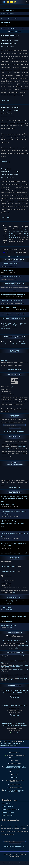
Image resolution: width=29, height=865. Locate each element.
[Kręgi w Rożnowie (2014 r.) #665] (23, 343)
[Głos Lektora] (14, 760)
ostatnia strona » (21, 252)
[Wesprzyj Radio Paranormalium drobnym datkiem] (14, 475)
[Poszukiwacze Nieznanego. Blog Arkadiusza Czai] (14, 781)
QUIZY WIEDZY (14, 558)
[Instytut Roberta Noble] (14, 763)
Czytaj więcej (5, 100)
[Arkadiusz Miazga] (14, 752)
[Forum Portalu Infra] (14, 758)
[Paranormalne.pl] (14, 772)
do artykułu (14, 661)
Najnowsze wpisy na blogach (14, 284)
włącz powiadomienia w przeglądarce (18, 235)
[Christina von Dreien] (14, 31)
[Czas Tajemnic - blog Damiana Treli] (15, 755)
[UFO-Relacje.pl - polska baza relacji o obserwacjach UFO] (14, 791)
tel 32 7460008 (6, 803)
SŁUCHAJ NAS (14, 351)
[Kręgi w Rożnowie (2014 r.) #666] (14, 343)
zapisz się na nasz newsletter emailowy (18, 231)
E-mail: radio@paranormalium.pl (10, 809)
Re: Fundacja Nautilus (5, 16)
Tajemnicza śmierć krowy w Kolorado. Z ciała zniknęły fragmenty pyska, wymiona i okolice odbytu (14, 523)
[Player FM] (14, 774)
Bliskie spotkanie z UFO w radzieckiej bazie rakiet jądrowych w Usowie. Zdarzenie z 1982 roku (14, 498)
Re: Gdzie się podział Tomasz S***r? (9, 18)
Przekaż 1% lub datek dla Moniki (14, 6)
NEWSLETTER (14, 416)
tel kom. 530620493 (7, 806)
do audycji (14, 674)
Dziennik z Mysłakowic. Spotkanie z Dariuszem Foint (12, 28)
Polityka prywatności (7, 815)
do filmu (14, 666)
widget (11, 386)
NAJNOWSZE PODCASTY (14, 597)
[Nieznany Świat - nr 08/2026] (14, 636)
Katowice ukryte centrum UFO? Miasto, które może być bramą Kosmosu (14, 25)
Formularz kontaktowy (8, 812)
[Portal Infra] (14, 777)
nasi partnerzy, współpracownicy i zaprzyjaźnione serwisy (12, 743)
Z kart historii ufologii (7, 504)
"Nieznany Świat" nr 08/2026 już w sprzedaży (14, 641)
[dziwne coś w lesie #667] (5, 343)
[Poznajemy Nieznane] (14, 784)
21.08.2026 (9, 603)
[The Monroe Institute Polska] (14, 787)
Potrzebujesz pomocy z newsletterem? (14, 431)
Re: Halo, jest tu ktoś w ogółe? (7, 13)
